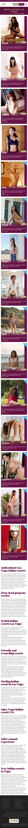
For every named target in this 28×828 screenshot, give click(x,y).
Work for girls (12, 817)
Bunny (5, 42)
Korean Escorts (6, 799)
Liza (4, 187)
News (18, 817)
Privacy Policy (16, 816)
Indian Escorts (19, 799)
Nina (4, 370)
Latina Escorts (6, 801)
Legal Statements (7, 816)
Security (23, 816)
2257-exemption (16, 814)
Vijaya (5, 551)
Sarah (5, 515)
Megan (5, 261)
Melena (5, 442)
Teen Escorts (5, 804)
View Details (5, 49)
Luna (4, 297)
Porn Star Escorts (6, 802)
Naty (4, 152)
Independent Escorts (20, 801)
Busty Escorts (18, 806)
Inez (4, 333)
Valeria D (6, 479)
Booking (15, 4)
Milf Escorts (5, 808)
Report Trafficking (7, 814)
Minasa (5, 114)
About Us (23, 814)
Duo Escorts (18, 802)
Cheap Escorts (19, 804)
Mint (4, 79)
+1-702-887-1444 (20, 0)
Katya (5, 224)
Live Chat (21, 4)
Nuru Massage (6, 806)
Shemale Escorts (19, 808)
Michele (6, 405)
